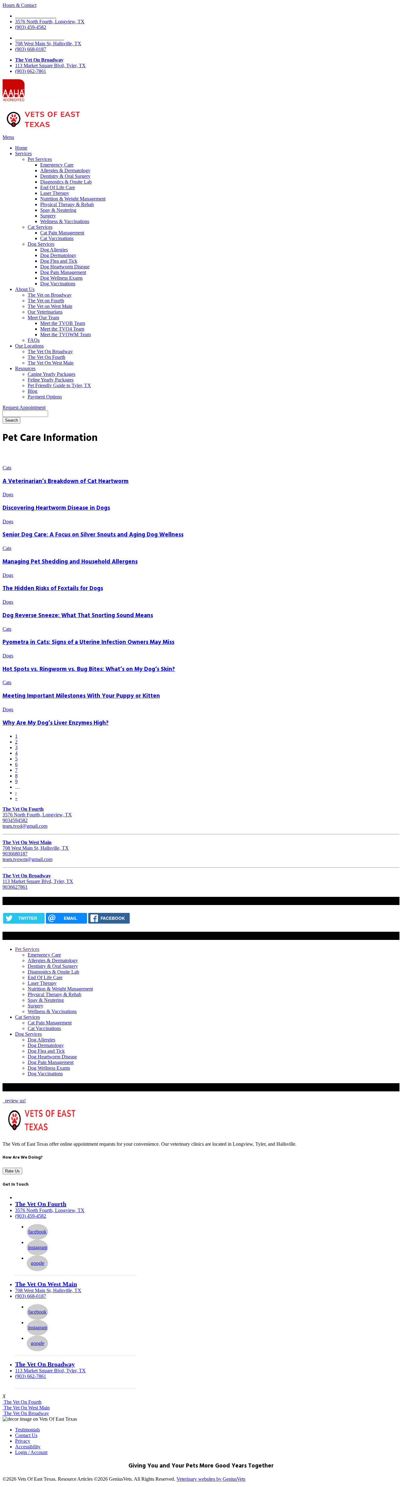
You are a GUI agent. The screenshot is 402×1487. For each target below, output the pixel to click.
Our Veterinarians (45, 312)
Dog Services (41, 244)
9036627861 (15, 887)
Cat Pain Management (62, 232)
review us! (15, 1100)
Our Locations (29, 345)
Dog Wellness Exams (61, 278)
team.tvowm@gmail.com (27, 859)
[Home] (43, 128)
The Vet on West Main (50, 306)
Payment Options (45, 396)
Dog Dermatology (58, 255)
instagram (37, 1247)
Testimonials (27, 1429)
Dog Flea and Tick (58, 261)
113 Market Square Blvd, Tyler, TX (50, 65)
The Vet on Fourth (46, 300)
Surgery (48, 215)
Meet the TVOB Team (62, 323)
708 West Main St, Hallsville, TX (48, 43)
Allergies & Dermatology (65, 170)
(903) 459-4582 (30, 27)
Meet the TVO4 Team (62, 329)
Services (23, 153)
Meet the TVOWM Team (65, 334)
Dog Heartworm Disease (65, 266)
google (37, 1263)
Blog (32, 391)
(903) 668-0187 (30, 49)
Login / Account (31, 1452)
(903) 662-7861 (30, 71)
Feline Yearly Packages (50, 379)
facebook (37, 1231)
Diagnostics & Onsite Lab (66, 181)
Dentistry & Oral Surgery (65, 176)
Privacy (22, 1441)
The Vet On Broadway (39, 60)
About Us (25, 289)
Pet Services (40, 159)
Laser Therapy (54, 193)
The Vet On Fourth (46, 357)
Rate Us (12, 1171)
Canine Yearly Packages (51, 374)
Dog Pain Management (63, 272)
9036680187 (15, 853)
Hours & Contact (19, 5)
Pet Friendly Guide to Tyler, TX (59, 385)
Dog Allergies (54, 249)
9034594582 (15, 820)
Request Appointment (24, 407)
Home (21, 148)
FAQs (34, 340)
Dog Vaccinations (57, 283)
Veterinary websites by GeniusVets (211, 1479)
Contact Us (26, 1435)
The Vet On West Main (50, 362)
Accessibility (28, 1446)
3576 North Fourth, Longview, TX (49, 21)
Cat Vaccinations (56, 238)
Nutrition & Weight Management (73, 198)
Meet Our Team (43, 317)
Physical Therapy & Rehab (67, 204)
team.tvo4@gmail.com (25, 826)
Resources (25, 368)
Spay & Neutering (58, 210)
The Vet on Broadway (50, 295)
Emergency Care (56, 164)
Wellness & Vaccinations (64, 221)
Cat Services (40, 227)
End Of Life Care (57, 187)
